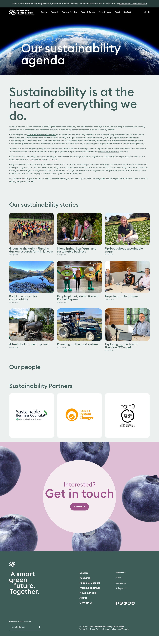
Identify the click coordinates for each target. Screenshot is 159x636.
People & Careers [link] (88, 12)
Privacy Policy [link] (95, 629)
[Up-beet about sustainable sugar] (127, 229)
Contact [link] (127, 12)
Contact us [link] (86, 603)
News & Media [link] (105, 12)
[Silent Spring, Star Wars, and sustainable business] (79, 229)
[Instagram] (121, 603)
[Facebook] (117, 603)
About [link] (117, 12)
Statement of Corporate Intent (27, 178)
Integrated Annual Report (107, 178)
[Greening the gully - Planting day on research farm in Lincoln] (31, 229)
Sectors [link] (44, 12)
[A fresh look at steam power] (31, 324)
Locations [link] (121, 583)
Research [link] (54, 12)
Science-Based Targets (108, 152)
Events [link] (119, 577)
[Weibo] (133, 603)
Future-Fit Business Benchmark (41, 135)
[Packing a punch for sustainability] (31, 277)
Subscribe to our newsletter (20, 622)
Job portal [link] (121, 588)
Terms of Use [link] (84, 629)
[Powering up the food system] (79, 324)
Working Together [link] (69, 12)
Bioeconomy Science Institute (133, 4)
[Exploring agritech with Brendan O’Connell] (127, 324)
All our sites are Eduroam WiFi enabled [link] (115, 629)
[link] (31, 415)
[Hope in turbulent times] (127, 277)
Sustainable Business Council (44, 160)
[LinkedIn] (125, 603)
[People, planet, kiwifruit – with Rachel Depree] (79, 277)
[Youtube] (129, 603)
